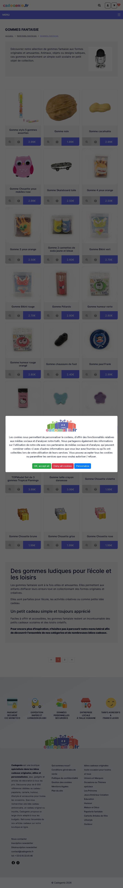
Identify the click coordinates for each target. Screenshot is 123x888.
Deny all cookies (62, 466)
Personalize (82, 466)
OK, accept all (41, 466)
